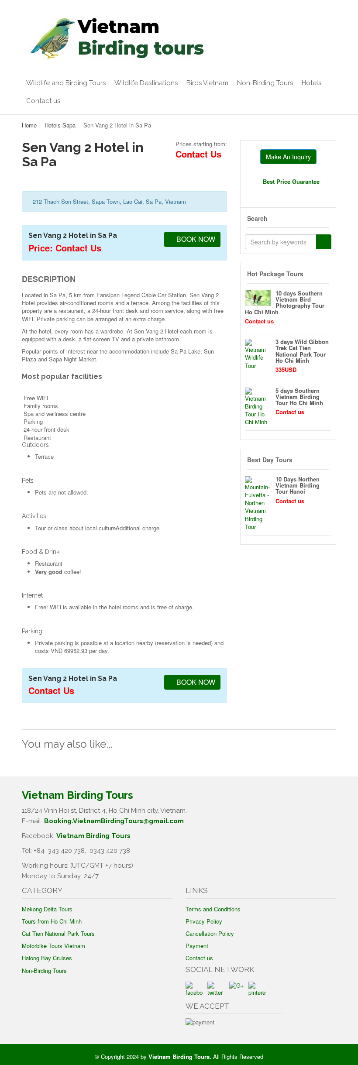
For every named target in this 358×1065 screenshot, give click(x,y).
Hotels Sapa (60, 125)
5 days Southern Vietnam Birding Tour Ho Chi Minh (299, 396)
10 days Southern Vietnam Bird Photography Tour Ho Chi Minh (284, 302)
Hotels (311, 83)
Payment (197, 945)
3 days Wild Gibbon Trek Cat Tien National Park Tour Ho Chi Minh (302, 350)
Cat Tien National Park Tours (58, 933)
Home (29, 125)
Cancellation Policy (210, 933)
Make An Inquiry (288, 156)
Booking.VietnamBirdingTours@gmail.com (114, 821)
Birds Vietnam (207, 83)
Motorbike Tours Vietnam (53, 945)
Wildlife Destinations (146, 83)
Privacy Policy (204, 921)
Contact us (43, 101)
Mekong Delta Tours (47, 909)
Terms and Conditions (213, 909)
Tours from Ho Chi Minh (52, 921)
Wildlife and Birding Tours (66, 83)
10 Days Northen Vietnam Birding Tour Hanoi (297, 485)
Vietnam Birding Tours (93, 836)
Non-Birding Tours (265, 83)
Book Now (195, 239)
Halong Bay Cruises (47, 958)
